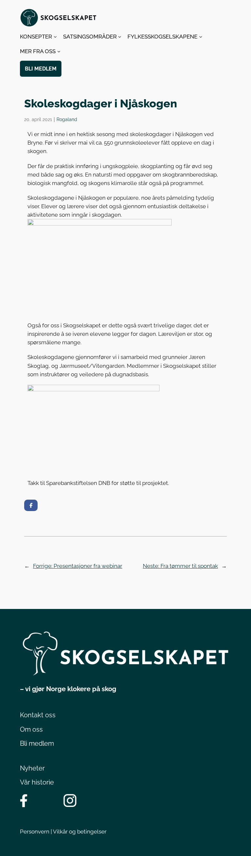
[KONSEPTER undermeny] (55, 36)
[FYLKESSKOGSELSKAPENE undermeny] (200, 36)
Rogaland (67, 119)
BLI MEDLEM (41, 69)
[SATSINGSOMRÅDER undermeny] (119, 36)
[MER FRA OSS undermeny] (58, 51)
